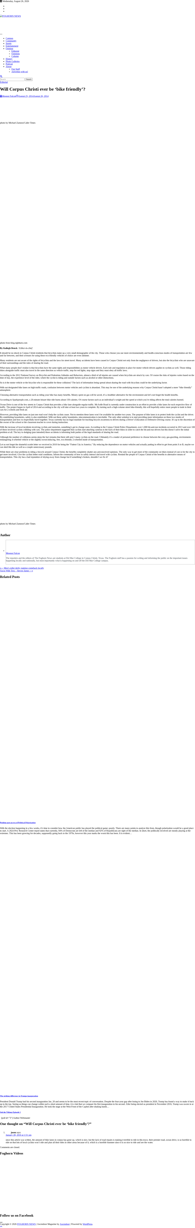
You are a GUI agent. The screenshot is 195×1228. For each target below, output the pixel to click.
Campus (9, 38)
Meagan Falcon (9, 96)
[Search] (1, 76)
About (8, 66)
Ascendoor (65, 1224)
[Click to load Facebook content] (1, 1222)
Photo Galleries (13, 61)
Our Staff (15, 69)
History (9, 59)
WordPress (87, 1224)
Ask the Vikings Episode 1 (10, 1112)
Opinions (15, 53)
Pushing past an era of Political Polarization (18, 823)
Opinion (9, 48)
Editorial (15, 51)
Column (15, 56)
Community (11, 41)
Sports (8, 43)
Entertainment (12, 46)
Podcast (9, 64)
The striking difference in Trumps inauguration (19, 1096)
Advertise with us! (19, 71)
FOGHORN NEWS (26, 1224)
